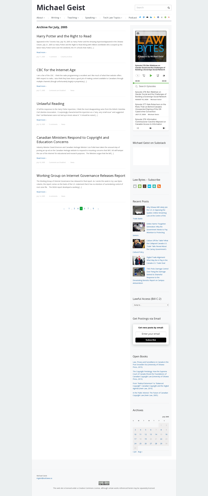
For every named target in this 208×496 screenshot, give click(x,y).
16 (166, 434)
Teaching (72, 17)
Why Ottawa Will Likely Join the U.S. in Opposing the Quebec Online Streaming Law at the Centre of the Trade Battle (150, 213)
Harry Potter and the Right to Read (64, 36)
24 (135, 443)
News (72, 90)
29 (161, 443)
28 (156, 443)
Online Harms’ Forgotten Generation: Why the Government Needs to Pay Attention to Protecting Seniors (150, 229)
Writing (55, 17)
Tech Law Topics (111, 17)
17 (135, 439)
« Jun (134, 452)
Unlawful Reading (50, 103)
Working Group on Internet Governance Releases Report (81, 175)
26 (146, 443)
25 (140, 443)
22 (161, 439)
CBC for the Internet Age (56, 69)
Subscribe (151, 340)
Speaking (90, 17)
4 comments (53, 196)
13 (151, 434)
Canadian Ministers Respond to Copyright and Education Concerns (73, 139)
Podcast (133, 17)
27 (151, 443)
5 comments (53, 124)
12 (146, 434)
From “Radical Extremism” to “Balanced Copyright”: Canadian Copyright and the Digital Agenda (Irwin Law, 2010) (151, 386)
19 (146, 439)
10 (135, 434)
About (40, 17)
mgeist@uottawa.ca (44, 478)
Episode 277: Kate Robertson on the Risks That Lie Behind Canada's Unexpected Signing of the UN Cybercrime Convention (150, 108)
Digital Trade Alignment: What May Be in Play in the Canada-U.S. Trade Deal (157, 260)
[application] (151, 55)
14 (156, 434)
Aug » (140, 452)
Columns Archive (66, 57)
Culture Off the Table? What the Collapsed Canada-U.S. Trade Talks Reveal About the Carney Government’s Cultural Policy (150, 246)
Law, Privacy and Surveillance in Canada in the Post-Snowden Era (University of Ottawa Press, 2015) (151, 364)
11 (140, 434)
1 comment (53, 57)
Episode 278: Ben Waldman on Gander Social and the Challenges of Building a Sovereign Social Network (150, 94)
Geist (61, 7)
